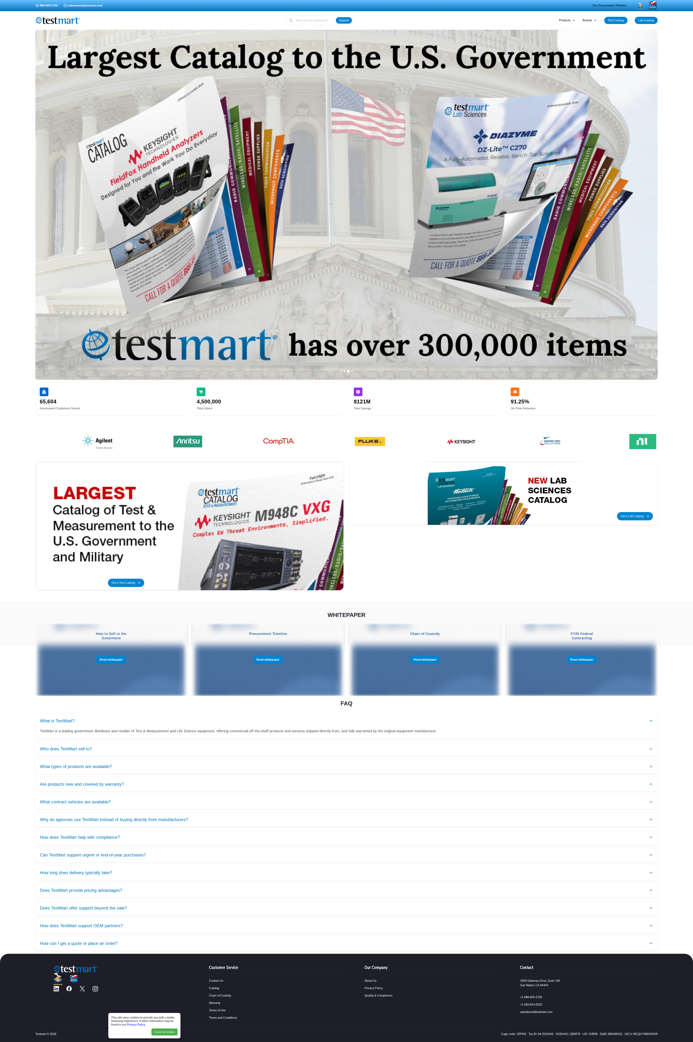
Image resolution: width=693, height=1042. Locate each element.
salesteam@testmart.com (85, 5)
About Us (370, 980)
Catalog (214, 988)
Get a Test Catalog (123, 582)
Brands (587, 20)
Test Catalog (616, 20)
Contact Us (216, 980)
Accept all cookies (164, 1031)
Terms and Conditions (223, 1017)
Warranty (214, 1002)
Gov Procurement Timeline (609, 5)
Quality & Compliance (379, 995)
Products (564, 20)
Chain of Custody (220, 995)
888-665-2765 (49, 5)
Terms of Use (217, 1010)
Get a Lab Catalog (632, 516)
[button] (341, 371)
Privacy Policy (136, 1024)
